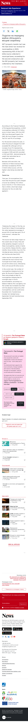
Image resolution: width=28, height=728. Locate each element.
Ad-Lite (24, 1)
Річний (20, 389)
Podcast (13, 1)
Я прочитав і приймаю (14, 607)
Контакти (4, 667)
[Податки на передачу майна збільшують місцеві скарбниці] (14, 79)
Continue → (20, 403)
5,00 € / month (19, 394)
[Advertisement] (14, 108)
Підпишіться (23, 604)
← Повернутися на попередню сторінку (14, 589)
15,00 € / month (8, 397)
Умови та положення (7, 673)
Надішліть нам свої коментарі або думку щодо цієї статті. (14, 425)
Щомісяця (14, 389)
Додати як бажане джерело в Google (15, 342)
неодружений (7, 389)
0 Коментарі (14, 67)
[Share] (25, 445)
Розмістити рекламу (7, 669)
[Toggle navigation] (25, 4)
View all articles (14, 544)
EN (18, 1)
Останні (4, 675)
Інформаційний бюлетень (8, 663)
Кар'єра (4, 665)
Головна (4, 22)
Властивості (5, 661)
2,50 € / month (8, 394)
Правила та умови (19, 607)
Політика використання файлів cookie (11, 671)
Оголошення (5, 659)
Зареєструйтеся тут (6, 13)
